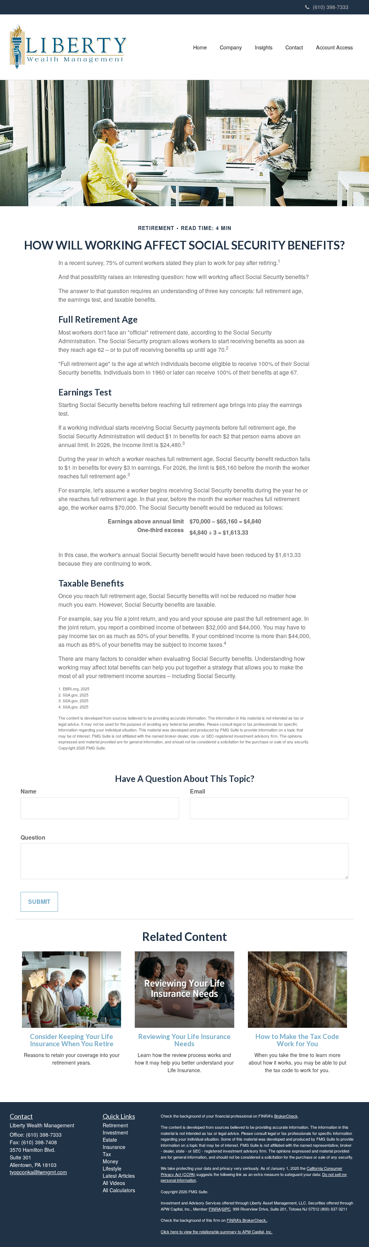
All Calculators (119, 1190)
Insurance (114, 1146)
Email (197, 791)
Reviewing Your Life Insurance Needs (184, 1040)
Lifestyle (112, 1168)
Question (33, 837)
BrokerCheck (286, 1116)
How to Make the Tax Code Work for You (297, 1040)
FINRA (215, 1209)
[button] (230, 47)
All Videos (114, 1182)
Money (110, 1161)
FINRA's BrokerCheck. (247, 1220)
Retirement (115, 1125)
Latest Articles (119, 1175)
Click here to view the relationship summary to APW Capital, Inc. (216, 1231)
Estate (110, 1139)
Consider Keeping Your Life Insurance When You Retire (72, 1040)
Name (28, 791)
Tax (107, 1154)
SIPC (226, 1209)
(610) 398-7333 (330, 6)
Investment (115, 1132)
